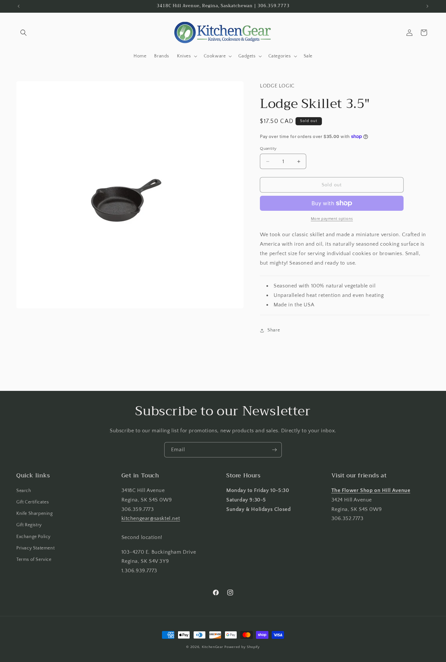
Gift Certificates (32, 502)
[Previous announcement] (18, 6)
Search (23, 490)
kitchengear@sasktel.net (150, 518)
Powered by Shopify (242, 647)
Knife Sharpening (34, 513)
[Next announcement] (427, 6)
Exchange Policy (33, 536)
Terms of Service (34, 559)
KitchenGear (212, 647)
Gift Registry (29, 525)
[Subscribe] (274, 449)
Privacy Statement (35, 548)
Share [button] (273, 330)
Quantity (268, 148)
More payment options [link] (332, 219)
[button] (23, 32)
